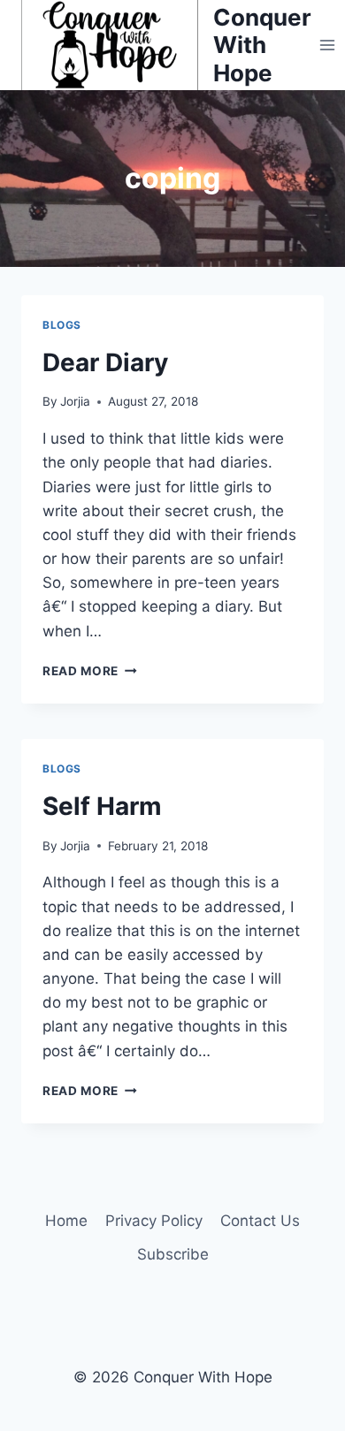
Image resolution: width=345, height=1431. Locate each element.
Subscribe (173, 1254)
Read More (89, 671)
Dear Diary (105, 362)
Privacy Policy (154, 1220)
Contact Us (260, 1220)
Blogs (61, 324)
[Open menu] (327, 44)
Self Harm (102, 806)
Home (66, 1220)
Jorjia (75, 401)
